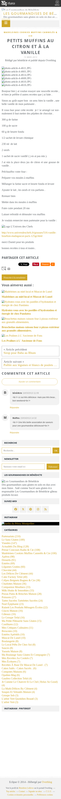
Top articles (10, 791)
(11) (17, 627)
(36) (14, 583)
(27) (9, 597)
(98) (8, 556)
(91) (9, 560)
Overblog (47, 782)
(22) (25, 607)
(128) (15, 546)
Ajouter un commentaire (30, 382)
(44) (9, 570)
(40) (14, 576)
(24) (22, 600)
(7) (26, 654)
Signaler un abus (35, 791)
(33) (16, 587)
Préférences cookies (45, 795)
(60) (13, 566)
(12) (10, 624)
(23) (13, 604)
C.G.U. (49, 791)
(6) (19, 668)
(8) (10, 641)
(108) (21, 549)
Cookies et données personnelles (20, 795)
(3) (10, 695)
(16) (12, 610)
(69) (8, 563)
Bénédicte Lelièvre (26, 788)
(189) (13, 539)
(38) (21, 580)
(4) (17, 678)
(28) (22, 593)
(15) (21, 620)
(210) (11, 536)
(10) (9, 631)
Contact (22, 791)
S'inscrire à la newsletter (14, 277)
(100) (29, 553)
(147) (9, 543)
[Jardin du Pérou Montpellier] (30, 523)
